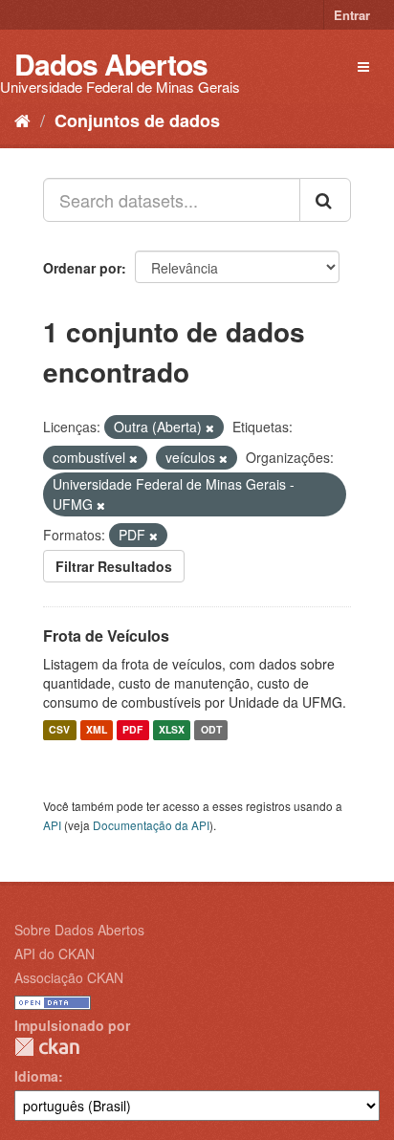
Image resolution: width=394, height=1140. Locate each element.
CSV (59, 730)
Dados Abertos (111, 63)
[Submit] (325, 200)
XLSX (172, 730)
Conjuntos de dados (137, 120)
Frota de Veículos (106, 636)
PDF (132, 730)
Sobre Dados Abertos (79, 929)
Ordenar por (82, 267)
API (52, 825)
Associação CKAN (68, 977)
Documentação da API (151, 825)
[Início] (22, 119)
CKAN (46, 1047)
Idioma (36, 1075)
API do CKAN (54, 953)
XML (96, 730)
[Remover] (210, 427)
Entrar (352, 15)
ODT (211, 730)
